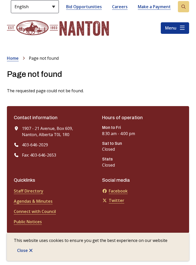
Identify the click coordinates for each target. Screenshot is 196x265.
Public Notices (28, 222)
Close (22, 250)
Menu (170, 28)
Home (13, 58)
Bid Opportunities (84, 6)
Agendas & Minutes (33, 201)
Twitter (116, 200)
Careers (120, 6)
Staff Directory (28, 191)
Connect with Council (35, 211)
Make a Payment (154, 6)
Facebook (118, 191)
